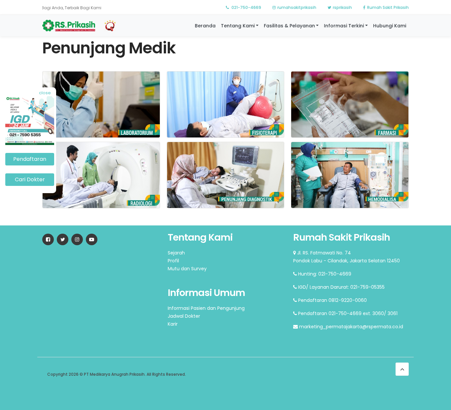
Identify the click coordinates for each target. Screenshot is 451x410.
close (45, 93)
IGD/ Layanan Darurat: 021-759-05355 (341, 287)
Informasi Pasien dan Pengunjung (206, 308)
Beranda (205, 25)
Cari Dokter (30, 179)
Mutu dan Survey (187, 268)
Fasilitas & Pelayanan (289, 25)
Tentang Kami (238, 25)
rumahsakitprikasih (296, 7)
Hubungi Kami (389, 25)
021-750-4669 (245, 7)
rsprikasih (342, 7)
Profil (173, 260)
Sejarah (176, 252)
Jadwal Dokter (184, 316)
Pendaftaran (29, 159)
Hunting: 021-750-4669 (324, 274)
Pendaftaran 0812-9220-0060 (332, 300)
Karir (173, 324)
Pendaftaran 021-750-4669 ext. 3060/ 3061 (347, 313)
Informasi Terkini (344, 25)
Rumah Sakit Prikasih (388, 7)
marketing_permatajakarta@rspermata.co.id (350, 326)
